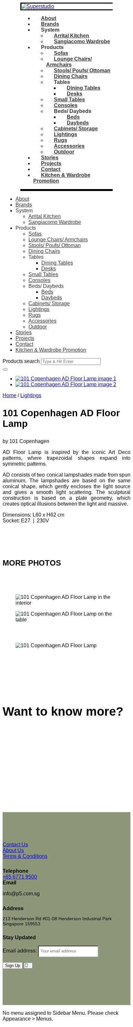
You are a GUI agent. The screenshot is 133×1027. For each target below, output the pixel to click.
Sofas (61, 53)
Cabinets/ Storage (76, 128)
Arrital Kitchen (71, 35)
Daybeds (78, 123)
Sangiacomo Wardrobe (82, 41)
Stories (49, 157)
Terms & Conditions (25, 856)
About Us (13, 850)
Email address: (20, 950)
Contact (50, 169)
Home (9, 395)
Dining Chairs (70, 76)
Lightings (65, 134)
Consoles (65, 105)
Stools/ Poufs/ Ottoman (82, 70)
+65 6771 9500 (20, 877)
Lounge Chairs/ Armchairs (69, 61)
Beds (73, 117)
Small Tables (69, 99)
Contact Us (15, 733)
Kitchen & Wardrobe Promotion (50, 350)
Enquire (12, 531)
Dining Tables (83, 88)
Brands (50, 24)
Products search (21, 361)
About (48, 18)
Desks (74, 93)
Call (7, 537)
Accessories (69, 146)
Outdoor (64, 152)
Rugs (60, 140)
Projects (51, 163)
